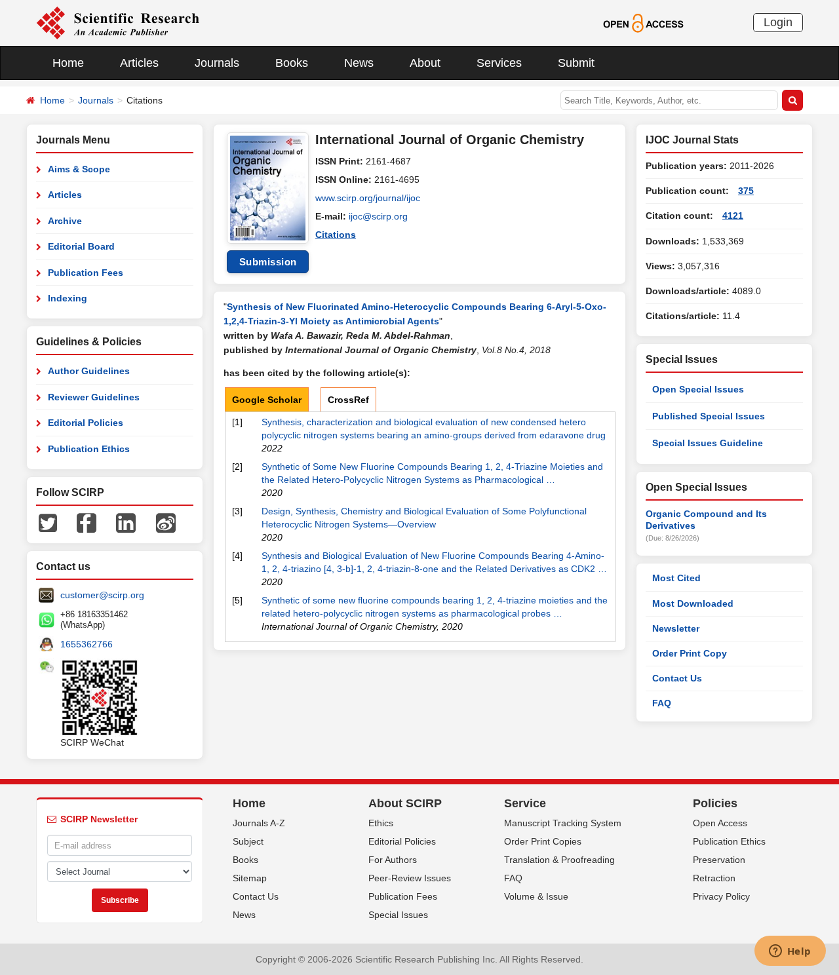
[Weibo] (166, 522)
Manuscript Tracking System (562, 823)
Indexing (67, 298)
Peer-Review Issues (409, 878)
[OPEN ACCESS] (643, 22)
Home (68, 62)
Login (778, 22)
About (425, 62)
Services (499, 62)
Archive (65, 221)
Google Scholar (267, 399)
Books (291, 62)
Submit (576, 62)
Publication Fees (85, 272)
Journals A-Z (259, 823)
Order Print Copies (542, 841)
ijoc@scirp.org (378, 216)
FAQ (661, 703)
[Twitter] (48, 522)
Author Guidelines (89, 371)
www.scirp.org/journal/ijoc (367, 198)
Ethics (380, 823)
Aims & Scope (79, 169)
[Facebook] (86, 522)
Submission (268, 261)
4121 (732, 215)
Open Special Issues (698, 389)
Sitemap (250, 878)
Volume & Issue (536, 896)
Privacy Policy (721, 896)
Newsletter (675, 628)
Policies (715, 803)
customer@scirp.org (102, 595)
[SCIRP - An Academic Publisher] (117, 22)
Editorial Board (81, 246)
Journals (217, 62)
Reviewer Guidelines (94, 397)
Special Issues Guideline (707, 443)
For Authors (392, 859)
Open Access (720, 823)
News (359, 62)
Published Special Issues (708, 416)
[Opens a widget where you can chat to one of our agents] (790, 952)
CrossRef (348, 399)
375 (746, 190)
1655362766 (86, 644)
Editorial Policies (85, 422)
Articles (139, 62)
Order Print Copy (689, 653)
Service (525, 803)
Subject (248, 841)
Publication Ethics (89, 449)
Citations (335, 234)
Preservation (719, 859)
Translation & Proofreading (559, 859)
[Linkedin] (126, 522)
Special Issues (398, 914)
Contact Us (677, 678)
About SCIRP (405, 803)
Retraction (714, 878)
